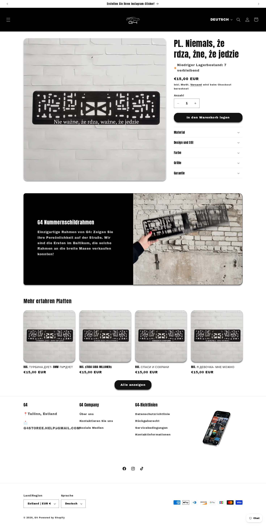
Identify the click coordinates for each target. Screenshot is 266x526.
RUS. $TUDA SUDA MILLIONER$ (95, 367)
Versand (196, 85)
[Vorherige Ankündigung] (7, 4)
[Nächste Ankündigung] (259, 4)
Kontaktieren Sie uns (96, 420)
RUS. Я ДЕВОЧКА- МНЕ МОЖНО (213, 367)
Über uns (86, 414)
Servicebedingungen (151, 427)
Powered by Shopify (52, 517)
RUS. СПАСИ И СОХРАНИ (152, 367)
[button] (8, 19)
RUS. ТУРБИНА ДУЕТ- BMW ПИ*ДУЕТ (48, 367)
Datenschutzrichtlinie (152, 414)
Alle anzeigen (133, 384)
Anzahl (179, 95)
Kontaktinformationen (152, 434)
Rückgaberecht (147, 420)
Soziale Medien (91, 427)
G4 (36, 517)
